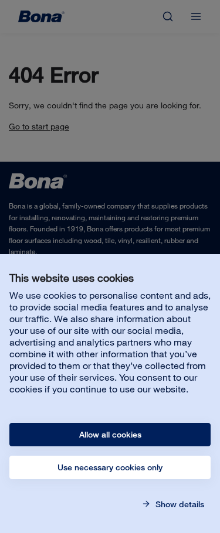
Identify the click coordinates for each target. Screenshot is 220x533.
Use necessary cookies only (110, 467)
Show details (178, 504)
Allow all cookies (110, 434)
